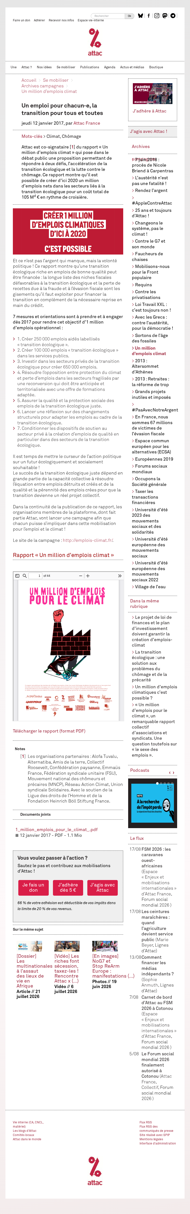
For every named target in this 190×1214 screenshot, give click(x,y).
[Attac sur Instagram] (157, 15)
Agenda (109, 67)
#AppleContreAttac (152, 203)
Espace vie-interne (91, 20)
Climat (53, 136)
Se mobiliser (66, 67)
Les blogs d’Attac (24, 1131)
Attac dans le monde (27, 1139)
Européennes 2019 (154, 459)
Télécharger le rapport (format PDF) (49, 731)
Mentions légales (151, 1139)
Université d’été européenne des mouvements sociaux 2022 (150, 571)
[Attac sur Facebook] (149, 15)
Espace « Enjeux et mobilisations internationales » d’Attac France (159, 883)
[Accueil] (95, 41)
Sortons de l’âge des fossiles (150, 338)
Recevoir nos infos (61, 20)
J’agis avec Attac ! (148, 131)
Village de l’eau (150, 587)
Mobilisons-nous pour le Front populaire (150, 272)
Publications (89, 67)
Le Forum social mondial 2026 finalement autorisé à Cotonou (158, 1065)
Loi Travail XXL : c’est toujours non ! (151, 307)
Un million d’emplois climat (49, 91)
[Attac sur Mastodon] (165, 15)
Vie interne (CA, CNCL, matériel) (28, 1124)
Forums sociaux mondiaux (149, 469)
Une (14, 67)
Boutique (156, 67)
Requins (143, 285)
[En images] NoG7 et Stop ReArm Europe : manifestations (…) (113, 966)
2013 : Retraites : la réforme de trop (150, 382)
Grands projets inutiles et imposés (151, 395)
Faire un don (21, 20)
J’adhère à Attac (149, 111)
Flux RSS (146, 1122)
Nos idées (44, 67)
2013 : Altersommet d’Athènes (145, 366)
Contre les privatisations (146, 295)
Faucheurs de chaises (147, 257)
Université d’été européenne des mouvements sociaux (150, 547)
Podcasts (139, 770)
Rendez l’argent (151, 190)
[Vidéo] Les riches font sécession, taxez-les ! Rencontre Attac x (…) (66, 969)
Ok (129, 16)
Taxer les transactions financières (145, 497)
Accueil (29, 80)
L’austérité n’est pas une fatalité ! (150, 181)
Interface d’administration (158, 1143)
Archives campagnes (43, 86)
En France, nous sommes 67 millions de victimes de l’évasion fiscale (152, 425)
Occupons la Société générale (149, 482)
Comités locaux (23, 1135)
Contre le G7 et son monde (148, 244)
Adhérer (39, 20)
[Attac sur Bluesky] (141, 15)
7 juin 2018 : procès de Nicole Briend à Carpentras (152, 165)
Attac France (86, 123)
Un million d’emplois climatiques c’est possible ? (154, 692)
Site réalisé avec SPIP (155, 1135)
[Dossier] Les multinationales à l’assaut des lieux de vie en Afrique (34, 971)
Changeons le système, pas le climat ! (147, 229)
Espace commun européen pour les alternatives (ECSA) (151, 446)
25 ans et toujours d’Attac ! (151, 213)
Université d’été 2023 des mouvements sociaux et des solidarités (150, 521)
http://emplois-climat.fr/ (87, 540)
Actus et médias (132, 67)
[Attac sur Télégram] (173, 15)
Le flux (137, 838)
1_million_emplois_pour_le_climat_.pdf (56, 830)
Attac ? (27, 67)
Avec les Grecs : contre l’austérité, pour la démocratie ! (152, 323)
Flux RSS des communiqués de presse (156, 1129)
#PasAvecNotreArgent (154, 410)
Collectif (150, 1087)
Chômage (71, 136)
